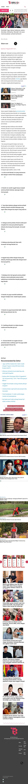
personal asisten (20, 111)
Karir (25, 749)
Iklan (20, 742)
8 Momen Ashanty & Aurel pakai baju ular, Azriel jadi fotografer (13, 372)
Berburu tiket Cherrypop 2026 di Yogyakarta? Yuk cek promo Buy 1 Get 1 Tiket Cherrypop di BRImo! (14, 378)
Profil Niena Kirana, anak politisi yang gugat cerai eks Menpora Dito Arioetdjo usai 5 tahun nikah (13, 698)
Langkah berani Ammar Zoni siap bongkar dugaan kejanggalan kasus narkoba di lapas (14, 717)
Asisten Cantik (20, 410)
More (7, 6)
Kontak (20, 746)
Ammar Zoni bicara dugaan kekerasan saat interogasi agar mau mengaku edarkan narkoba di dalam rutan (13, 661)
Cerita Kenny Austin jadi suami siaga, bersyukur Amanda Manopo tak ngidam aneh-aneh (13, 642)
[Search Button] (25, 7)
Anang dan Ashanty (19, 406)
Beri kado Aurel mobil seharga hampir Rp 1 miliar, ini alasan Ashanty (13, 400)
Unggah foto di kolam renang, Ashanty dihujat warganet (14, 385)
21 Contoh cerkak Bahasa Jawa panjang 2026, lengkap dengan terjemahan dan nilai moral (20, 10)
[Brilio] (14, 2)
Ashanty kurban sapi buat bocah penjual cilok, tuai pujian (14, 390)
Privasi (20, 753)
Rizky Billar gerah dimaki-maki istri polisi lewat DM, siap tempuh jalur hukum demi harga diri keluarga (13, 604)
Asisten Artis (18, 408)
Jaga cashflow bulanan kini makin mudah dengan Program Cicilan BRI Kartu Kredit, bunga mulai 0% (13, 366)
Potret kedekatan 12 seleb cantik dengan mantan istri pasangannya (13, 395)
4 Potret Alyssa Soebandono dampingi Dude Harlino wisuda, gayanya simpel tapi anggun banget (14, 679)
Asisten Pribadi (10, 408)
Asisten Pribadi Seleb (9, 410)
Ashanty (17, 79)
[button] (10, 10)
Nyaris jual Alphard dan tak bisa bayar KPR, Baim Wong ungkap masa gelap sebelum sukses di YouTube (12, 586)
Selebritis (3, 6)
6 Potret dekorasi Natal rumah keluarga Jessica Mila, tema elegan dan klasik (14, 623)
